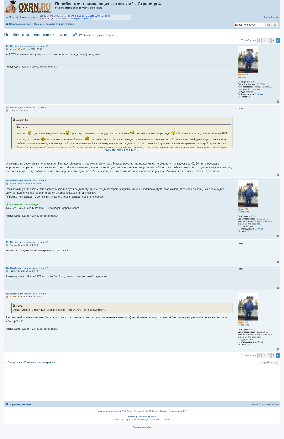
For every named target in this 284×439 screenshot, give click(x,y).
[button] (259, 40)
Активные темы (28, 17)
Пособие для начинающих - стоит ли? (40, 34)
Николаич (45, 18)
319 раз (259, 94)
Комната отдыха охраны (98, 35)
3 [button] (273, 40)
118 (41, 16)
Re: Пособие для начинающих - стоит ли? (27, 46)
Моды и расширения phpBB (142, 416)
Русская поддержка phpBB (173, 411)
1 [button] (264, 40)
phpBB (121, 411)
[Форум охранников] (30, 6)
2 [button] (268, 40)
